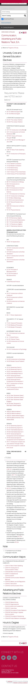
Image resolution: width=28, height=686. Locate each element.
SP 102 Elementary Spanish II (15, 427)
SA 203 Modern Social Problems (15, 361)
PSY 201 (20, 536)
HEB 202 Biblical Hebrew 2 (14, 413)
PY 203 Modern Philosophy (14, 327)
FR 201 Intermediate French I (14, 371)
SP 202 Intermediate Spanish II (15, 432)
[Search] (25, 15)
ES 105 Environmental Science (15, 200)
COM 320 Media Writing (11, 602)
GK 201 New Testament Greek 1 (15, 395)
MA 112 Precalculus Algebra (14, 224)
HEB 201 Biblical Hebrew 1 (14, 411)
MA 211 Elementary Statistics (15, 226)
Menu (24, 1)
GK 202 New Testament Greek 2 (15, 397)
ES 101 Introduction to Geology (15, 196)
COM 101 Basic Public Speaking (15, 149)
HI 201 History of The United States (16, 172)
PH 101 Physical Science (13, 210)
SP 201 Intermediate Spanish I (15, 429)
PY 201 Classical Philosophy (14, 323)
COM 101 (9, 469)
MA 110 (14, 475)
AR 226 (17, 542)
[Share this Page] (22, 32)
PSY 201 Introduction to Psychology (16, 349)
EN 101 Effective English (13, 111)
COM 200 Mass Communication (14, 571)
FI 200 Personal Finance (13, 281)
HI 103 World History (12, 167)
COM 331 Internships (11, 608)
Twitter (3, 657)
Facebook (9, 657)
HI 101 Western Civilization (14, 163)
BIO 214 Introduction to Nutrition (15, 188)
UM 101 (9, 488)
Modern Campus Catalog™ (20, 682)
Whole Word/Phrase (9, 19)
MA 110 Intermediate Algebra (15, 222)
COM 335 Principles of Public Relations (15, 610)
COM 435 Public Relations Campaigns (15, 618)
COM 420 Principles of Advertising (14, 616)
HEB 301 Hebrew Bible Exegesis (15, 415)
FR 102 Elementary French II (14, 369)
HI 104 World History (12, 169)
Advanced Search (6, 22)
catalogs (10, 681)
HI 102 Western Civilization (14, 165)
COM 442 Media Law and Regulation (15, 581)
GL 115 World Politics (12, 337)
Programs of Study (13, 47)
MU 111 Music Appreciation (14, 315)
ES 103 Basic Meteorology (14, 198)
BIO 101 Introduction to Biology (15, 182)
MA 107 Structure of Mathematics (16, 220)
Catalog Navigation (8, 27)
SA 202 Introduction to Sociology (16, 359)
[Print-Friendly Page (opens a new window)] (24, 32)
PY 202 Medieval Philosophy (14, 325)
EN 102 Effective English (13, 113)
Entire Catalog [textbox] (6, 11)
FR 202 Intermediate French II (15, 373)
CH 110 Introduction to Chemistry (16, 194)
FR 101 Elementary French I (14, 367)
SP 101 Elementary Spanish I (14, 425)
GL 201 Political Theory (13, 339)
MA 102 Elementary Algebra (14, 218)
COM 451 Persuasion (11, 583)
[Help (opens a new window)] (26, 32)
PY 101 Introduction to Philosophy (16, 153)
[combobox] (14, 11)
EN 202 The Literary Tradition (15, 122)
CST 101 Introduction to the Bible (16, 130)
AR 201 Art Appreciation (13, 241)
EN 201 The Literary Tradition (15, 120)
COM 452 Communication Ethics (14, 585)
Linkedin (14, 657)
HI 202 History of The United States (16, 174)
